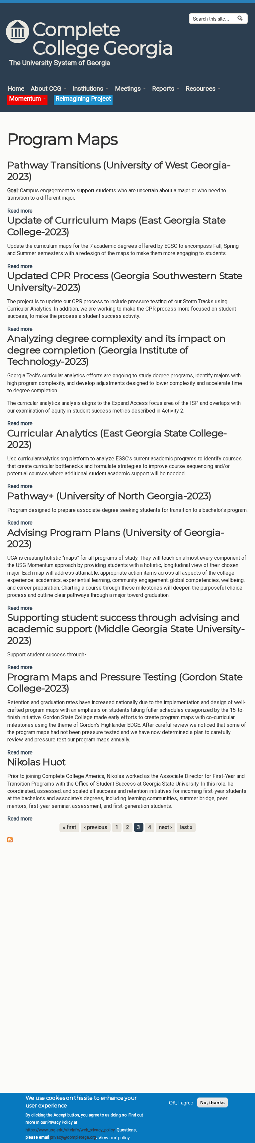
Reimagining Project (83, 98)
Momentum (25, 98)
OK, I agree (181, 1102)
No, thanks (212, 1102)
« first (69, 827)
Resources (201, 88)
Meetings (128, 88)
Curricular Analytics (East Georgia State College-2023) (117, 438)
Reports (164, 88)
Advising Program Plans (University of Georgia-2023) (115, 538)
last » (186, 827)
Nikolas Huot (36, 762)
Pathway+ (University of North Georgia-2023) (109, 496)
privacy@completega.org (73, 1137)
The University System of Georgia (59, 63)
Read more (20, 211)
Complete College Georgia (102, 38)
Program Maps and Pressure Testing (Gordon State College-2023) (124, 682)
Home (15, 88)
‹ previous (95, 827)
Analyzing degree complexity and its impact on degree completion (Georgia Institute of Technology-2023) (116, 350)
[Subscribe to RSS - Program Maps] (10, 839)
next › (165, 827)
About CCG (47, 88)
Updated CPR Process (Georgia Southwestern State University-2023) (124, 281)
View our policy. (114, 1137)
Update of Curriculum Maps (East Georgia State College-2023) (116, 226)
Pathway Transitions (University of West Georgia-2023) (118, 170)
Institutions (89, 88)
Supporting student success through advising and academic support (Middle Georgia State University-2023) (126, 629)
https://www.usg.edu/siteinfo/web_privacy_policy (70, 1130)
